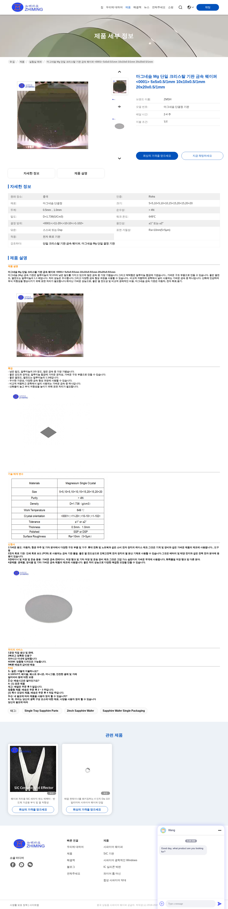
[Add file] (162, 903)
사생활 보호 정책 (19, 905)
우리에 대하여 (114, 7)
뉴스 (146, 7)
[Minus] (220, 830)
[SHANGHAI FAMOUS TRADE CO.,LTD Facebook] (13, 865)
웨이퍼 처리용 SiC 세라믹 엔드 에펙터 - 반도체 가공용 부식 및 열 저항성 (33, 800)
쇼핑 (170, 7)
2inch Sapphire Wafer (80, 710)
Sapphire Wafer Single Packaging (124, 710)
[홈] (28, 848)
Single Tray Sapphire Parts (41, 710)
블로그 (71, 866)
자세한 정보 (31, 173)
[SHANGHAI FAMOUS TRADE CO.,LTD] (26, 7)
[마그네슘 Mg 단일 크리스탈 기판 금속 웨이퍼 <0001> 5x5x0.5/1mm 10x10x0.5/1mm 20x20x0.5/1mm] (52, 114)
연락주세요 (158, 7)
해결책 (137, 7)
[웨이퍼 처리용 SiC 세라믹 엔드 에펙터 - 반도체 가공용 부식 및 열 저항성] (33, 770)
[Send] (219, 903)
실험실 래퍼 (35, 61)
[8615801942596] (22, 865)
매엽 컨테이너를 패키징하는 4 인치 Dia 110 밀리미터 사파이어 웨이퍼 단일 (87, 800)
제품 (128, 7)
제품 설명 (80, 173)
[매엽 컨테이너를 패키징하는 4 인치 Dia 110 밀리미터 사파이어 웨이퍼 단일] (87, 770)
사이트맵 (34, 905)
